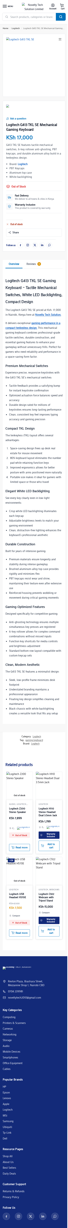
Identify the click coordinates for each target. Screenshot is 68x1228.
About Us (8, 1162)
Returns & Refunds (13, 1191)
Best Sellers (9, 1167)
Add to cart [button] (51, 845)
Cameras (8, 1028)
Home (5, 28)
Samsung (8, 1121)
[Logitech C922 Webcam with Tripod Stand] (49, 870)
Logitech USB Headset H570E (17, 895)
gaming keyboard (34, 740)
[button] (61, 6)
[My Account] (53, 6)
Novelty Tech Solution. (48, 314)
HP (4, 1086)
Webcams (54, 889)
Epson (6, 1092)
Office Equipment (12, 1063)
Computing (9, 1017)
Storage (7, 1040)
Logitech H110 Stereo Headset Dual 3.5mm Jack (48, 812)
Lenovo (7, 1098)
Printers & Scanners (14, 1023)
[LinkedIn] (42, 245)
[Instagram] (27, 245)
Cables (7, 1069)
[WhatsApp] (49, 245)
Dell (5, 1138)
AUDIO (12, 804)
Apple (6, 1104)
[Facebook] (20, 245)
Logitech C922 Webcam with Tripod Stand (46, 897)
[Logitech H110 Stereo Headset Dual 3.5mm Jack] (49, 785)
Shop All (8, 1156)
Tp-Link (7, 1132)
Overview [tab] (14, 264)
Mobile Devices (11, 1051)
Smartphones (10, 1057)
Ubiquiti (7, 1127)
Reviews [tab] (33, 264)
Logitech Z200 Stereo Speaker (17, 810)
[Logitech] (13, 109)
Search (61, 17)
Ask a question (18, 118)
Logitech (16, 28)
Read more (22, 847)
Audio (6, 1046)
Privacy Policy (11, 1197)
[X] (35, 245)
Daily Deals (9, 1173)
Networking (9, 1034)
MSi (5, 1115)
